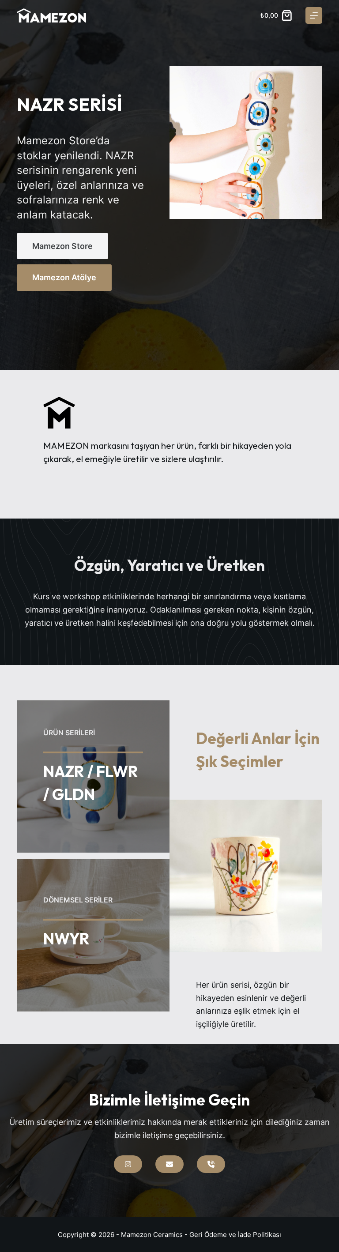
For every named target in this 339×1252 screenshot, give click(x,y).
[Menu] (313, 15)
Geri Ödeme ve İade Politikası (235, 1234)
